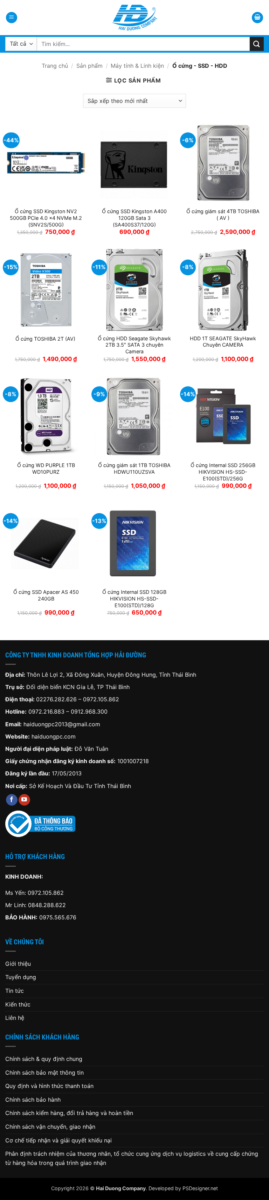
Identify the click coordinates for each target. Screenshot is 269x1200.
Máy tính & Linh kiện (137, 65)
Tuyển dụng (20, 977)
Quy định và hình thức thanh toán (49, 1085)
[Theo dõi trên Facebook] (12, 800)
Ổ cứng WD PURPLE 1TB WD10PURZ (46, 468)
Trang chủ (55, 65)
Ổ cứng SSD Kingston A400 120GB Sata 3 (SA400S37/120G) (134, 217)
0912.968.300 (89, 711)
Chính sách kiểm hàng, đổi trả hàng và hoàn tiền (69, 1112)
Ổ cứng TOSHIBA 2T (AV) (46, 339)
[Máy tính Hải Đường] (134, 17)
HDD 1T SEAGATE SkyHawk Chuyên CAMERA (223, 341)
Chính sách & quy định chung (43, 1058)
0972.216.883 (46, 711)
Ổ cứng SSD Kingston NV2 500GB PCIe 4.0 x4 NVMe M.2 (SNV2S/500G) (46, 217)
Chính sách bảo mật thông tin (44, 1072)
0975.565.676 (57, 917)
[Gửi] (257, 44)
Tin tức (14, 990)
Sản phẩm (89, 65)
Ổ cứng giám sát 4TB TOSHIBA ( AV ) (223, 214)
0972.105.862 (101, 699)
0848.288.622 (47, 905)
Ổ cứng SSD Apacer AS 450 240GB (46, 595)
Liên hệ (14, 1017)
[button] (11, 18)
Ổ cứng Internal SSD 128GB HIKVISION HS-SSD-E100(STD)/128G (134, 598)
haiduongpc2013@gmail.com (61, 724)
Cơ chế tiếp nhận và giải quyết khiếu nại (58, 1140)
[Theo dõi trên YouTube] (24, 800)
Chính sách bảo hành (33, 1099)
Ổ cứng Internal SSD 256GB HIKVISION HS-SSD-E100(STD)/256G (223, 471)
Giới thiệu (18, 963)
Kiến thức (17, 1004)
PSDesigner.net (200, 1188)
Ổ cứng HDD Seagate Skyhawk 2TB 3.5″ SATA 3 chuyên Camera (134, 344)
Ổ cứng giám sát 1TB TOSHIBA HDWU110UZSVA (134, 468)
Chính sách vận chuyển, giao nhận (50, 1126)
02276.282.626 (57, 699)
